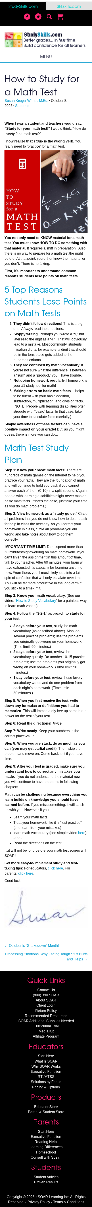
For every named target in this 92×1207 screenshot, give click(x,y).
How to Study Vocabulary (36, 601)
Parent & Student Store (46, 1112)
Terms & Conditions (68, 1202)
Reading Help (46, 1142)
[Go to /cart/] (60, 17)
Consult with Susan (46, 1157)
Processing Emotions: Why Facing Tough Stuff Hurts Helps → (46, 956)
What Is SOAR (46, 1061)
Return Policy (46, 1011)
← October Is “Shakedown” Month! (31, 945)
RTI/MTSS (46, 1077)
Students (22, 106)
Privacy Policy (38, 1202)
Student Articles (46, 1177)
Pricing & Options (46, 1087)
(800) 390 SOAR (46, 995)
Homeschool (46, 1152)
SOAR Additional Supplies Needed (46, 1021)
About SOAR (46, 1000)
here (81, 833)
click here (55, 868)
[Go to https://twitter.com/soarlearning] (38, 17)
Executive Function (46, 1071)
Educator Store (46, 1107)
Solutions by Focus (46, 1082)
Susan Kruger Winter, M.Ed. (26, 101)
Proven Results (46, 1182)
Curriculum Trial (46, 1026)
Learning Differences (46, 1147)
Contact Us (46, 990)
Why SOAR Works (46, 1066)
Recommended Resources (46, 1016)
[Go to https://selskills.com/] (69, 6)
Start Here (46, 1056)
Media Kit (46, 1031)
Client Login (46, 1005)
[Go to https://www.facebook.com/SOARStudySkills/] (27, 17)
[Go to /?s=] (49, 17)
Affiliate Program (46, 1036)
